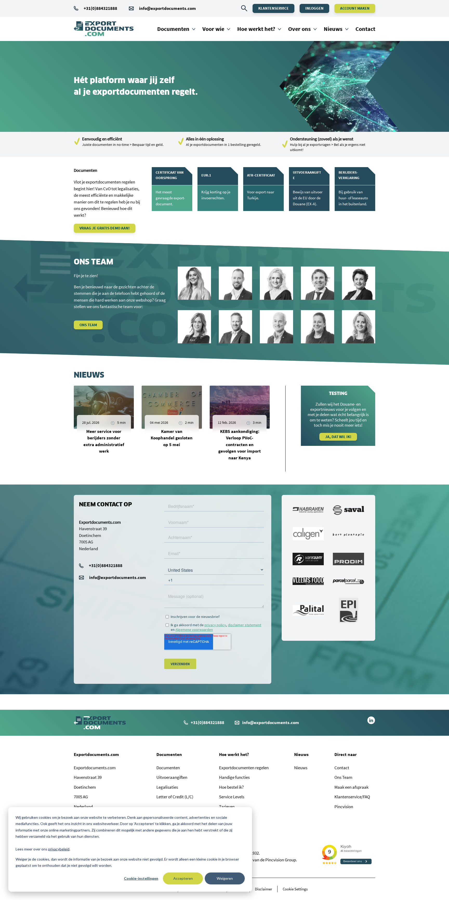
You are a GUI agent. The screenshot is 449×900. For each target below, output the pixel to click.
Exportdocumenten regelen (244, 768)
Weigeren (225, 878)
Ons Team (343, 777)
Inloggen (314, 8)
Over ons (299, 28)
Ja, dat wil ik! (338, 436)
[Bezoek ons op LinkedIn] (371, 723)
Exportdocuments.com (96, 754)
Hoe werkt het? (256, 28)
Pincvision (343, 806)
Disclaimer (263, 889)
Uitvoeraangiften (171, 777)
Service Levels (231, 797)
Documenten (173, 28)
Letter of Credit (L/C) (174, 797)
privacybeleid (58, 849)
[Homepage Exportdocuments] (104, 28)
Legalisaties (167, 787)
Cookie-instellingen (141, 878)
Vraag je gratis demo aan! (105, 228)
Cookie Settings (295, 889)
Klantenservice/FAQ (352, 797)
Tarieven (227, 806)
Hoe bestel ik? (231, 787)
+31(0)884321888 (100, 8)
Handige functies (234, 777)
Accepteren (183, 878)
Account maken (354, 8)
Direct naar (345, 754)
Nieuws (333, 28)
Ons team (88, 324)
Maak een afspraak (351, 787)
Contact (365, 28)
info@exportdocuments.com (167, 8)
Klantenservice (273, 8)
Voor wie (213, 28)
